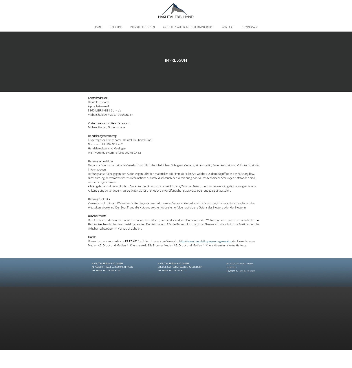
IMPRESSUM (231, 267)
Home (98, 27)
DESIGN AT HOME (247, 271)
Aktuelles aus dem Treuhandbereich (188, 27)
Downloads (250, 27)
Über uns (116, 27)
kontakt (228, 27)
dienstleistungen (142, 27)
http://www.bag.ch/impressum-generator (205, 241)
